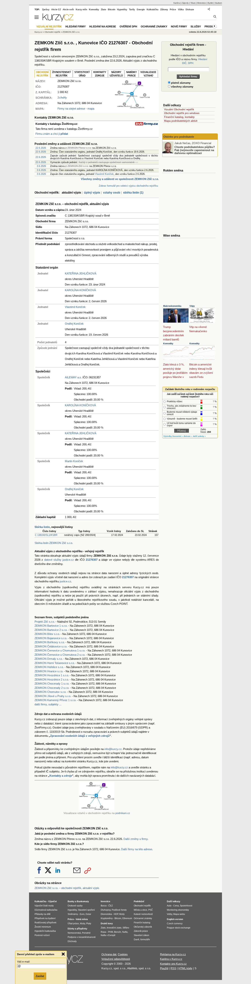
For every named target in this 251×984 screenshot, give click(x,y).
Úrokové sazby (75, 905)
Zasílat (40, 976)
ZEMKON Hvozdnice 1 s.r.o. (52, 675)
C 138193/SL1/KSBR (46, 535)
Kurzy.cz (38, 32)
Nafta (125, 932)
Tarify (132, 9)
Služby (196, 26)
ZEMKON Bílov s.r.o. (47, 633)
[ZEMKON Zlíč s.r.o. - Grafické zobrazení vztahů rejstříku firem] (132, 107)
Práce (173, 9)
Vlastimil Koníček (104, 174)
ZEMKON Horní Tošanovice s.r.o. (55, 663)
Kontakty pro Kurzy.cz (173, 963)
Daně (136, 939)
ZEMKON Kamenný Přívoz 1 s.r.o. (55, 700)
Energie (141, 9)
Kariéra (176, 3)
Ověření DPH (128, 26)
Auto (169, 905)
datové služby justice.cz (59, 559)
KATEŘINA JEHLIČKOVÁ (80, 273)
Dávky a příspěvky (77, 928)
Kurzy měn (81, 9)
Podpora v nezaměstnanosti (82, 937)
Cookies (123, 954)
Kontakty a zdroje (60, 775)
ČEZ (110, 905)
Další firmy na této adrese (136, 849)
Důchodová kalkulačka (46, 910)
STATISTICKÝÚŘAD (82, 74)
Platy (88, 923)
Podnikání (139, 901)
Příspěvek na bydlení (45, 918)
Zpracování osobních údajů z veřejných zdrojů (80, 735)
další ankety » (199, 436)
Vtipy (192, 306)
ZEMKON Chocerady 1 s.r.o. (52, 683)
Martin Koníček (74, 461)
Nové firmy (179, 26)
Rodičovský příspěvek (45, 922)
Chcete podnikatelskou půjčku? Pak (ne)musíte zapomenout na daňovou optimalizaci (194, 150)
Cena (176, 905)
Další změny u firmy (135, 838)
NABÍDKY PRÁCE (131, 74)
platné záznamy (180, 82)
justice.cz (65, 581)
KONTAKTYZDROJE (99, 74)
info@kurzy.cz (113, 749)
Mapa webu (179, 914)
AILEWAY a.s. (73, 377)
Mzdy (82, 923)
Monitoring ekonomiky (178, 910)
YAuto (193, 3)
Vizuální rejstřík (49, 26)
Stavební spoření (86, 910)
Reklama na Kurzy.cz (173, 954)
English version (175, 919)
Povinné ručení (42, 935)
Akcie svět (68, 9)
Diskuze (190, 9)
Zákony (164, 9)
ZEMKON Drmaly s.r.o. (49, 658)
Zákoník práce (141, 931)
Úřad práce (73, 923)
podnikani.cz (122, 813)
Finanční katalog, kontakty (179, 116)
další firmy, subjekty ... (48, 704)
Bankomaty (83, 901)
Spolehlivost (186, 905)
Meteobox (201, 3)
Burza (104, 905)
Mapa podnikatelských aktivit (180, 120)
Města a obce (140, 910)
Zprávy (45, 9)
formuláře (145, 939)
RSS (173, 968)
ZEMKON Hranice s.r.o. (49, 671)
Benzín (117, 932)
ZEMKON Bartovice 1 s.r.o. (51, 625)
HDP (116, 914)
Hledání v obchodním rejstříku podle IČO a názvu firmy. (188, 59)
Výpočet (52, 901)
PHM (110, 932)
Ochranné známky (154, 26)
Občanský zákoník (143, 927)
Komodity (168, 343)
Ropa (103, 932)
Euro (82, 914)
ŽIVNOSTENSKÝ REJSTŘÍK (61, 74)
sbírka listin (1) (133, 192)
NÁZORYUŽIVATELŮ (116, 74)
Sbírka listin (42, 526)
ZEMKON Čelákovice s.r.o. (51, 646)
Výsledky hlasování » (173, 436)
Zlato (103, 9)
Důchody (72, 941)
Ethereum (127, 918)
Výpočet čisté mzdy (44, 905)
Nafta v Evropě (108, 935)
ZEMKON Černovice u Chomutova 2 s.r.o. (60, 654)
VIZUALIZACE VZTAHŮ (148, 74)
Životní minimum (43, 927)
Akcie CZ (56, 9)
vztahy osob (111, 192)
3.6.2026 (41, 166)
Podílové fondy (119, 910)
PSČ (150, 910)
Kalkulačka (152, 9)
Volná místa (82, 919)
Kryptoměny (107, 918)
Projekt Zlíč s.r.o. (45, 621)
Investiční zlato (114, 927)
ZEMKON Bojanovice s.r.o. (51, 638)
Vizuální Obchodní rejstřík (179, 109)
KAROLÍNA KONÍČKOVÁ (80, 290)
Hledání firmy (75, 26)
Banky (71, 901)
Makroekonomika (172, 306)
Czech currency (174, 923)
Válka (181, 9)
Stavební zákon (141, 935)
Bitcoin (111, 9)
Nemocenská (74, 933)
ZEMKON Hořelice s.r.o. (49, 667)
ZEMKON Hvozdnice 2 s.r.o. (52, 679)
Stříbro (126, 927)
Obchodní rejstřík (52, 32)
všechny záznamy (181, 86)
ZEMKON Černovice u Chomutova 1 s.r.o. (60, 650)
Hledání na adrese (102, 26)
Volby (169, 914)
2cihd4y (62, 97)
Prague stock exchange (178, 927)
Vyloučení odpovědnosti (115, 958)
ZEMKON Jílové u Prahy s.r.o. (53, 696)
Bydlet (210, 3)
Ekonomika (106, 914)
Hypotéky (122, 9)
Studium (218, 3)
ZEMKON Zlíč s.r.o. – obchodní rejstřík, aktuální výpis (67, 888)
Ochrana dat (108, 954)
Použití (164, 968)
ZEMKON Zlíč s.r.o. (71, 32)
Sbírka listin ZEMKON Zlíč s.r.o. (54, 542)
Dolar (88, 914)
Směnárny (73, 914)
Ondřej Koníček (74, 323)
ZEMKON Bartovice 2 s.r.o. (51, 629)
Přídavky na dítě (43, 914)
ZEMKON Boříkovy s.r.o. (50, 642)
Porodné (86, 933)
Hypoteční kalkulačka (45, 931)
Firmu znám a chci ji (51, 133)
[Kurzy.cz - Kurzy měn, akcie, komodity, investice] (58, 20)
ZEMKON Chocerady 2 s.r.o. (52, 687)
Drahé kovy (107, 923)
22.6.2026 (40, 148)
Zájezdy (185, 3)
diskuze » (188, 436)
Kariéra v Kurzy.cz (171, 958)
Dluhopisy (106, 910)
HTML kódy (185, 968)
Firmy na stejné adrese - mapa (76, 108)
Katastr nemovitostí (143, 914)
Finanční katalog (142, 922)
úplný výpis (92, 192)
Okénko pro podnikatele (178, 136)
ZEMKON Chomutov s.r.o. (50, 691)
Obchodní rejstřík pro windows (181, 113)
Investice (105, 901)
